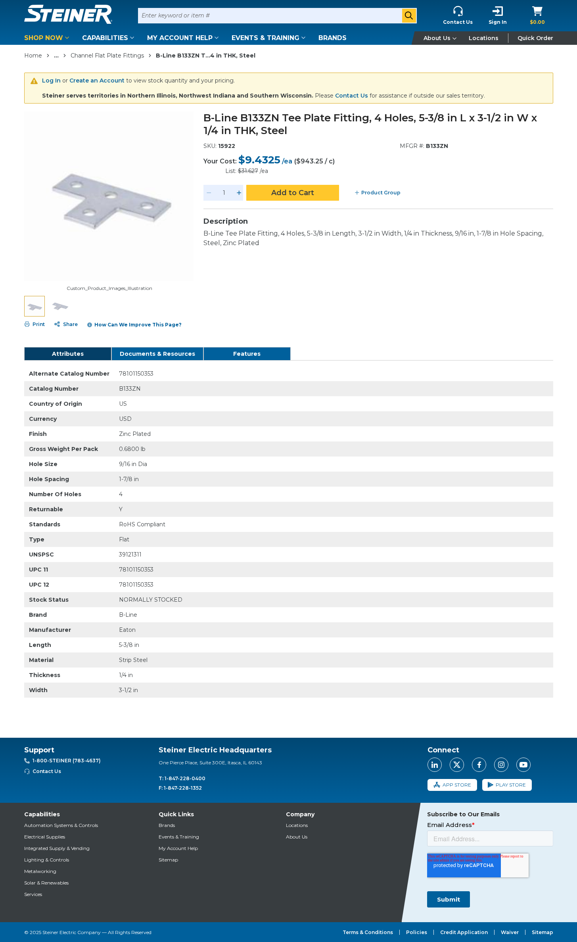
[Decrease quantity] (209, 192)
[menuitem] (48, 38)
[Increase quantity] (239, 192)
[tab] (67, 354)
